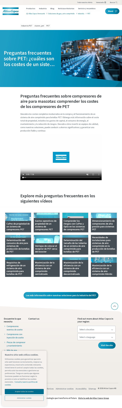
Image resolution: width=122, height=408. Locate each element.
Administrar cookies (65, 388)
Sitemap (92, 388)
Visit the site (107, 345)
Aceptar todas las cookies (24, 392)
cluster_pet (39, 25)
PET (48, 25)
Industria (43, 8)
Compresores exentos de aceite (15, 328)
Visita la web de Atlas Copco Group (93, 398)
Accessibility (81, 388)
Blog (52, 8)
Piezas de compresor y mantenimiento (16, 344)
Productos (30, 8)
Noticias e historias (66, 8)
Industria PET (26, 25)
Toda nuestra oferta (84, 2)
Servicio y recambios (86, 8)
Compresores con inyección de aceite (15, 336)
